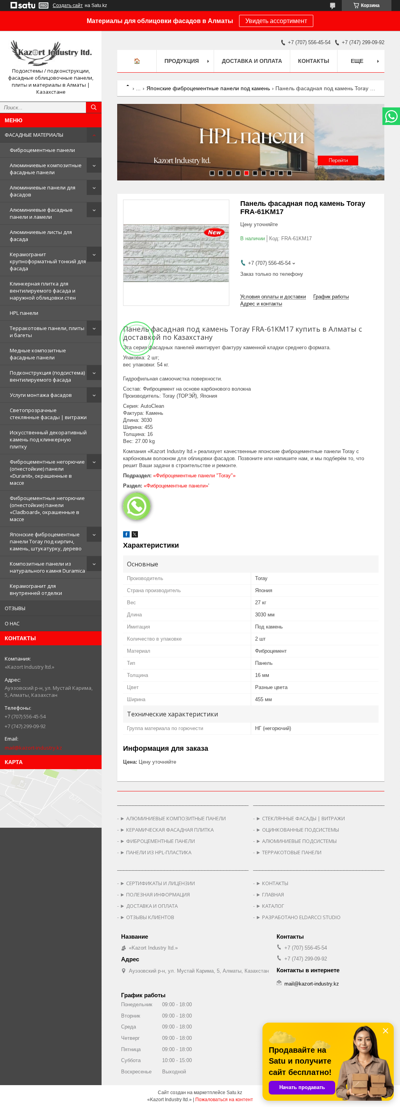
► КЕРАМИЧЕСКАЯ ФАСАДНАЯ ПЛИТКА (167, 829)
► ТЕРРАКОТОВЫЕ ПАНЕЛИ (288, 852)
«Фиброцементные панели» (176, 486)
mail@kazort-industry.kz (33, 747)
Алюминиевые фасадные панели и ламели (41, 213)
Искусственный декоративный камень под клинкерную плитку (48, 439)
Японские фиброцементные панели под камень (208, 88)
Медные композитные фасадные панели (38, 354)
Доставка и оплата (252, 61)
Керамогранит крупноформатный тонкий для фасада (48, 261)
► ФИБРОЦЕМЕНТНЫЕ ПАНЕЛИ (157, 841)
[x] (135, 536)
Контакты (313, 61)
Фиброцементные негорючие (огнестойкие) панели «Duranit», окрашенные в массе (47, 472)
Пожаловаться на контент (224, 1099)
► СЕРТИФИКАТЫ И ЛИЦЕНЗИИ (157, 883)
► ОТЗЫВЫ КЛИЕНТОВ (147, 917)
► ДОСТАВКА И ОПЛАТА (149, 905)
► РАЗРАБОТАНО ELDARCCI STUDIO (298, 917)
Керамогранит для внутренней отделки (36, 589)
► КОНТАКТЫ (272, 883)
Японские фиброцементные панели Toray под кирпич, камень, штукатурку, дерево (46, 541)
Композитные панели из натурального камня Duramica (47, 567)
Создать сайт (68, 5)
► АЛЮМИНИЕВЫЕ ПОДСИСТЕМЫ (296, 841)
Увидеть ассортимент (276, 21)
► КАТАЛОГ (270, 905)
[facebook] (126, 536)
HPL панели (24, 312)
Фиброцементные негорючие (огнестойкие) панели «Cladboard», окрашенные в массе (47, 509)
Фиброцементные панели (42, 150)
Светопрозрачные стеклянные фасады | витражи (48, 414)
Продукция (181, 61)
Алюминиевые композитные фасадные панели (46, 169)
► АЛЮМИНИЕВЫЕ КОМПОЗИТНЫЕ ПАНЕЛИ (173, 818)
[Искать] (94, 107)
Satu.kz (234, 1092)
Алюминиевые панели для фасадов (42, 191)
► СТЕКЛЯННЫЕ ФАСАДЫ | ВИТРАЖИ (300, 818)
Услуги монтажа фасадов (41, 394)
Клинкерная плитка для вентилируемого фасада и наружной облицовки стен (43, 290)
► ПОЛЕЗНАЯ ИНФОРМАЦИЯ (155, 894)
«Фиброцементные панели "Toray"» (194, 476)
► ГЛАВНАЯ (270, 894)
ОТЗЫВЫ (15, 608)
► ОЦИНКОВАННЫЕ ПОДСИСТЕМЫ (297, 829)
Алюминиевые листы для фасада (41, 236)
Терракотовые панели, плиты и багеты (47, 332)
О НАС (12, 623)
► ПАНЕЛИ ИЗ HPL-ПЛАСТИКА (155, 852)
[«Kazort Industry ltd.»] (51, 52)
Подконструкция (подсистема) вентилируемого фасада (47, 376)
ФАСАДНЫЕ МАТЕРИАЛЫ (34, 134)
